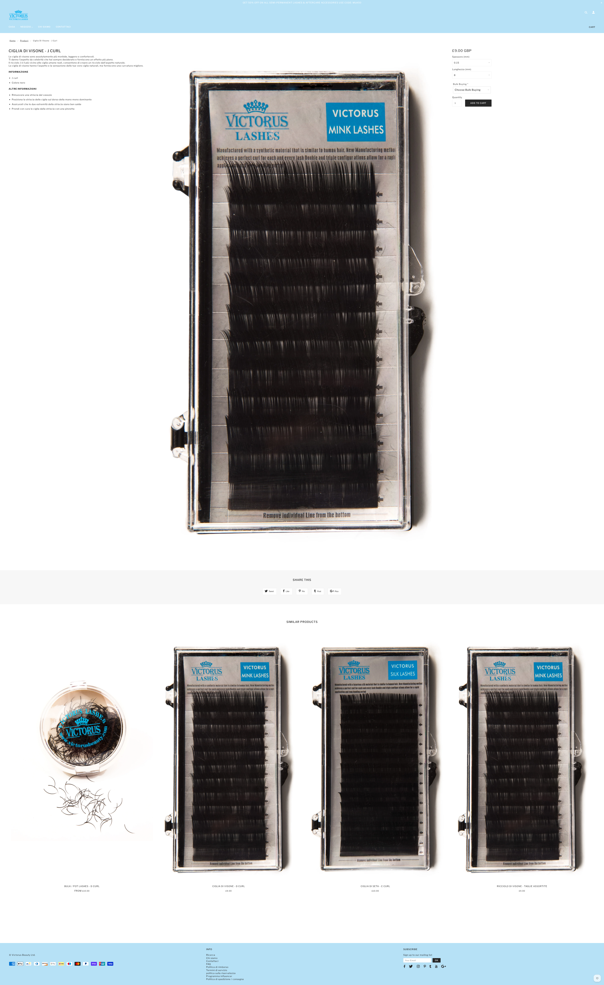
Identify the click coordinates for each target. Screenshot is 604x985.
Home (13, 40)
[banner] (18, 15)
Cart (592, 27)
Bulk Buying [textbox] (460, 84)
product (24, 40)
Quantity (457, 97)
